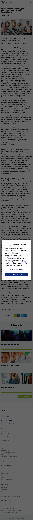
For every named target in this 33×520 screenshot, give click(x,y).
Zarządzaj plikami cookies (16, 269)
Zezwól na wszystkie (16, 274)
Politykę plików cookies (18, 261)
